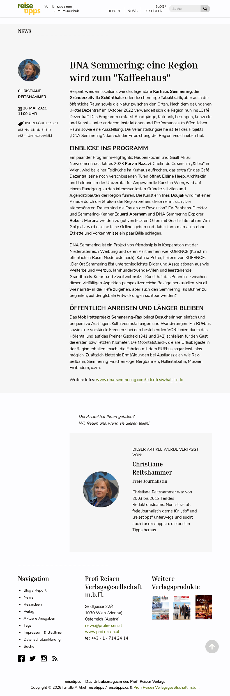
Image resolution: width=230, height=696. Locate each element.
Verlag (29, 611)
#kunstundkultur (34, 130)
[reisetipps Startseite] (31, 8)
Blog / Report (35, 590)
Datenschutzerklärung (42, 639)
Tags (27, 625)
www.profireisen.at (102, 632)
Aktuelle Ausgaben (39, 618)
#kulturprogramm (35, 136)
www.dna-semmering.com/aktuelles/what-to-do (139, 380)
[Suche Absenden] (205, 8)
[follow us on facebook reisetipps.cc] (21, 658)
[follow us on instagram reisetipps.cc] (43, 658)
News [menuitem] (132, 11)
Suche (29, 646)
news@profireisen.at (103, 625)
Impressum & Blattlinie (42, 632)
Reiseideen (33, 604)
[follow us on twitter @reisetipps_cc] (32, 658)
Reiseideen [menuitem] (153, 11)
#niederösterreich (41, 123)
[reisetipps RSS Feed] (55, 658)
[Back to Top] (212, 646)
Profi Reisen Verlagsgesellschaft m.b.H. (166, 687)
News (24, 31)
